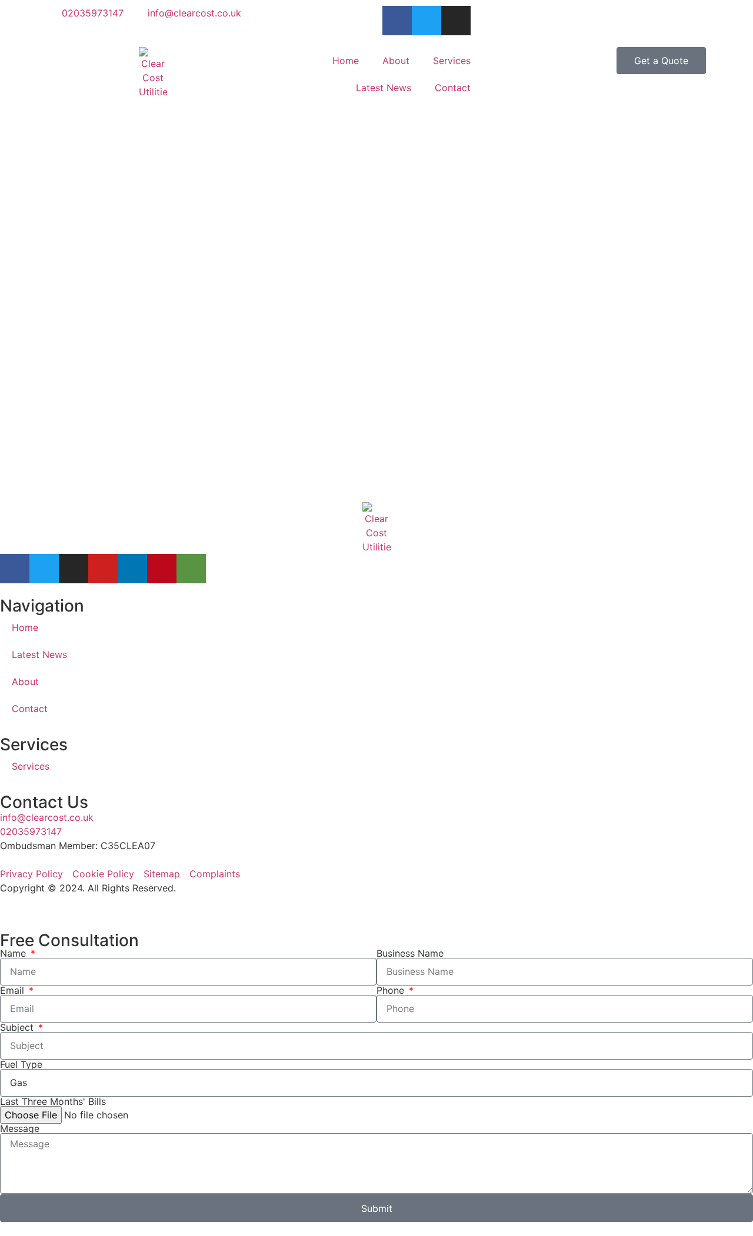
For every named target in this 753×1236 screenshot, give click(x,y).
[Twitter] (44, 568)
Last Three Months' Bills (53, 1101)
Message (19, 1128)
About (395, 60)
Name (14, 953)
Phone (391, 990)
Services (452, 60)
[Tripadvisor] (191, 568)
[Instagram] (73, 568)
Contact (453, 87)
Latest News (383, 87)
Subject (18, 1027)
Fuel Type (21, 1064)
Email (13, 990)
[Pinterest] (161, 568)
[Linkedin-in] (132, 568)
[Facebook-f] (14, 568)
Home (345, 60)
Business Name (410, 953)
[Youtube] (103, 568)
